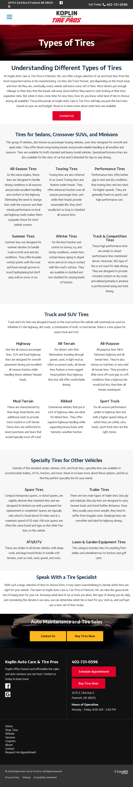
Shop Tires (11, 730)
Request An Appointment (20, 752)
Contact (9, 748)
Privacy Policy (12, 777)
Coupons (10, 741)
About (9, 745)
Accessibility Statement (45, 777)
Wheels (10, 733)
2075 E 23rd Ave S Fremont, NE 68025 (30, 2)
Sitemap (26, 777)
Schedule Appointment (94, 671)
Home (9, 726)
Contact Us (66, 116)
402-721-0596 (117, 4)
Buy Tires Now (85, 636)
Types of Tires (67, 43)
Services (10, 737)
